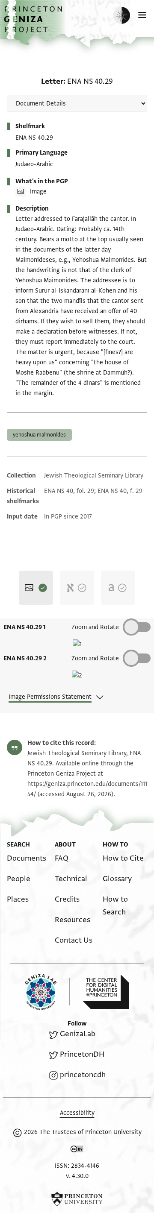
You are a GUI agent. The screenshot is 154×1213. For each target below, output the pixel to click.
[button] (34, 23)
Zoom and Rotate (95, 627)
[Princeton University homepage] (77, 1199)
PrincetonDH (82, 1054)
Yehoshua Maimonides (39, 434)
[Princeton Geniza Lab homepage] (47, 992)
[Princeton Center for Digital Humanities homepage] (106, 992)
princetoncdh (83, 1075)
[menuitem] (26, 858)
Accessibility (77, 1113)
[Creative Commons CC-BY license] (77, 1151)
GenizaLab (77, 1034)
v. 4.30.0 (77, 1176)
